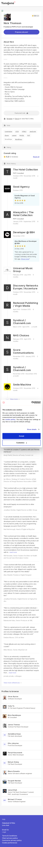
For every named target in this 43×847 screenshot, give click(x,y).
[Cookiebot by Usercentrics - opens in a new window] (31, 402)
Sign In (17, 119)
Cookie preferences (9, 843)
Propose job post (21, 32)
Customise (20, 443)
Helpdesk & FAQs (8, 823)
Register (10, 119)
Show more (25, 259)
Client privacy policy (10, 838)
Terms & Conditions (9, 836)
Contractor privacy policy (12, 840)
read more (13, 552)
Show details (32, 429)
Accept (21, 436)
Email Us (5, 830)
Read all (36, 157)
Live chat (5, 825)
